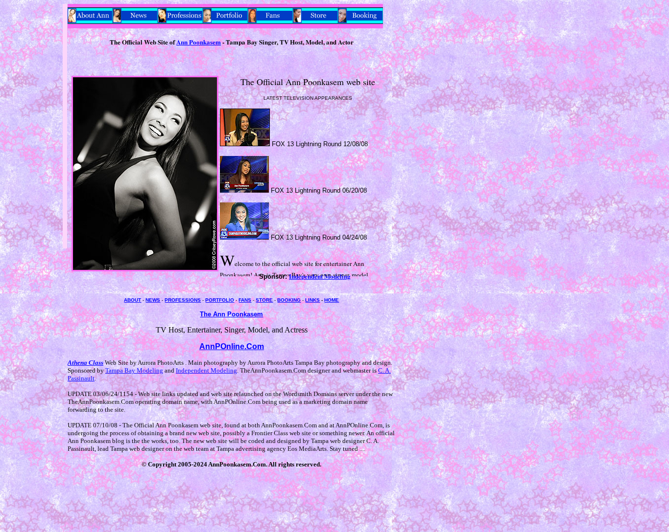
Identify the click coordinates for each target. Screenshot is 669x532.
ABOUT (132, 300)
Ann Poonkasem (198, 41)
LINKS (312, 300)
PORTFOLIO (219, 300)
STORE (264, 300)
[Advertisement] (33, 150)
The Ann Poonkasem (231, 314)
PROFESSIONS (183, 300)
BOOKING (289, 300)
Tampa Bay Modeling (134, 370)
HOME (331, 300)
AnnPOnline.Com (231, 346)
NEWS (152, 300)
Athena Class (85, 362)
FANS (245, 300)
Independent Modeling (206, 370)
